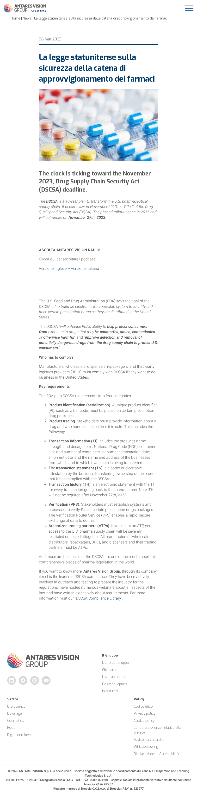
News (27, 18)
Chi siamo (109, 670)
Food (11, 727)
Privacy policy (144, 713)
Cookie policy (144, 720)
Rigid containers (19, 735)
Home (15, 18)
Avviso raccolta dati (149, 739)
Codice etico (143, 706)
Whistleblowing (146, 746)
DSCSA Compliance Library (98, 598)
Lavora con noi (113, 677)
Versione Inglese (53, 268)
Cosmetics (15, 720)
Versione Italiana (85, 268)
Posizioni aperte (115, 684)
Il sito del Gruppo (115, 662)
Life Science (16, 706)
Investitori (110, 691)
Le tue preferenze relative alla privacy (158, 730)
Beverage (14, 713)
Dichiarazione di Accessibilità (156, 754)
